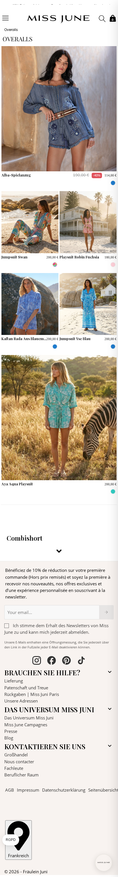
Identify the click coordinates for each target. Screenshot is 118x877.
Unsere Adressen (21, 701)
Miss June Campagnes (25, 724)
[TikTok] (81, 661)
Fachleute (13, 768)
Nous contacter (19, 761)
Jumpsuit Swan (14, 256)
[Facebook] (51, 661)
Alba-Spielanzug (16, 174)
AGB (9, 790)
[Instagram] (37, 661)
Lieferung (13, 681)
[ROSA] (113, 264)
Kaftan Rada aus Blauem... (23, 338)
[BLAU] (113, 183)
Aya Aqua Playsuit (17, 483)
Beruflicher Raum (21, 775)
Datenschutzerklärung (63, 790)
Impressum (28, 790)
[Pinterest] (66, 661)
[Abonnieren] (106, 612)
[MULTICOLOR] (55, 264)
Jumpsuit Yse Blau (75, 338)
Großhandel (16, 755)
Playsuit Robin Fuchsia (79, 256)
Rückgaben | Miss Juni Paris (31, 694)
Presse (10, 731)
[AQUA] (113, 491)
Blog (8, 738)
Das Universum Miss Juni (29, 718)
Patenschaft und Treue (26, 687)
